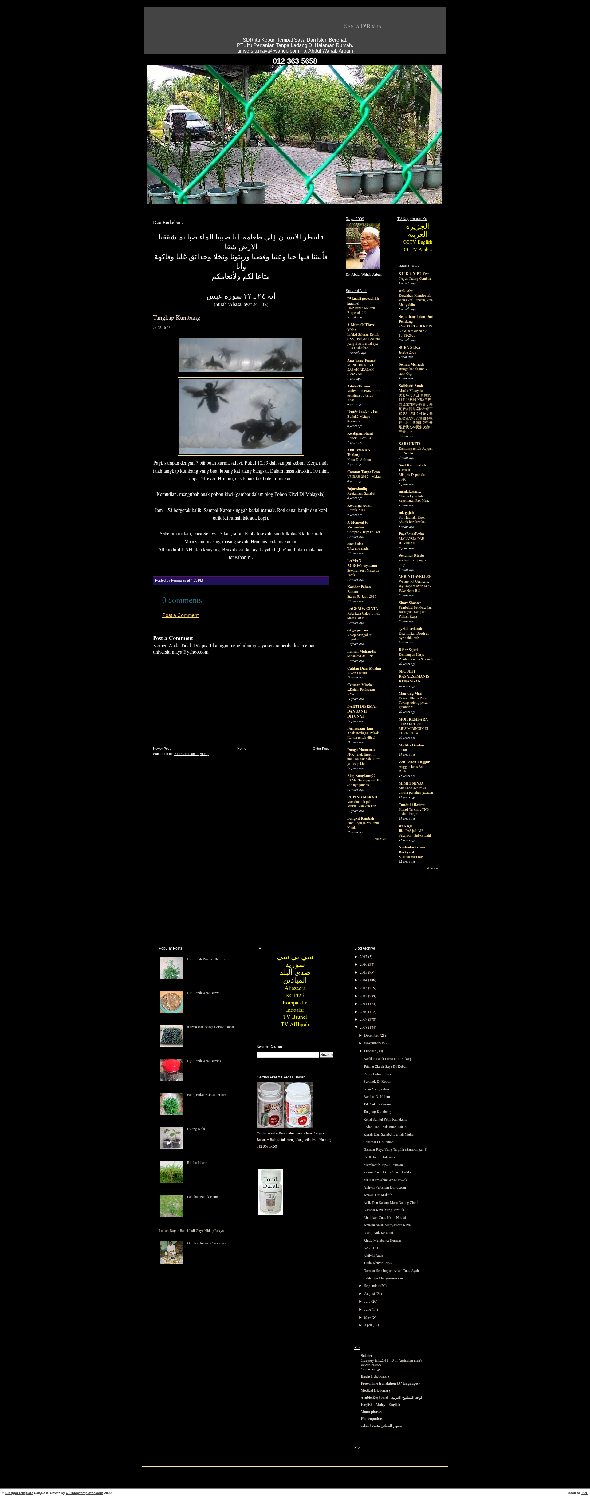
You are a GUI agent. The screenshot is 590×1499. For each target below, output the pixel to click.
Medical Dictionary (376, 1390)
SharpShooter (410, 602)
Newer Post (162, 748)
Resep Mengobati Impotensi (359, 637)
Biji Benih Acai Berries (204, 1060)
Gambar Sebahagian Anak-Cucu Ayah (391, 1270)
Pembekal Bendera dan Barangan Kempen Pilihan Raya (415, 612)
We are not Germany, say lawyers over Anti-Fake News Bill (415, 586)
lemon (403, 749)
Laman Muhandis (361, 651)
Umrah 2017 (356, 510)
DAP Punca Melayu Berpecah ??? (361, 310)
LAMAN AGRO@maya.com (362, 563)
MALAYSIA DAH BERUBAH (411, 540)
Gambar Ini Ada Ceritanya (206, 1242)
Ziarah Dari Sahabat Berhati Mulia (388, 1134)
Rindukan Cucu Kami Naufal (385, 1217)
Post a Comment (180, 615)
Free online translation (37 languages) (390, 1383)
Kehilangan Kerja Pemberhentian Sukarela (416, 656)
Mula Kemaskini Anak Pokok (385, 1179)
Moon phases (371, 1411)
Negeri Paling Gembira (415, 278)
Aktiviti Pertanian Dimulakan (385, 1187)
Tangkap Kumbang (176, 317)
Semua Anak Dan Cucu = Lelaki (387, 1171)
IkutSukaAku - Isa (362, 411)
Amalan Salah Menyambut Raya (387, 1224)
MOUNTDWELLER (415, 576)
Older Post (321, 748)
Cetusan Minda (359, 684)
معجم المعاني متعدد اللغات (381, 1425)
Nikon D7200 (357, 672)
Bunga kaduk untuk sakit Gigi (413, 371)
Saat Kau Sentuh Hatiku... (412, 467)
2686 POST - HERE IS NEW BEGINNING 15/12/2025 (415, 331)
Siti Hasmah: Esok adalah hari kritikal (412, 519)
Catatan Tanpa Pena (363, 471)
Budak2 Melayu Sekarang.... (358, 418)
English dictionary (375, 1376)
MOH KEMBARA (413, 719)
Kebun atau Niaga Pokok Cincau (211, 1026)
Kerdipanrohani (360, 433)
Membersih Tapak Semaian (383, 1164)
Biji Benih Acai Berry (203, 992)
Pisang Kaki (196, 1128)
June (368, 1309)
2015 (364, 972)
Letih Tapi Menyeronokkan (383, 1278)
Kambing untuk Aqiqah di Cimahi (416, 450)
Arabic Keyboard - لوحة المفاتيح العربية (391, 1397)
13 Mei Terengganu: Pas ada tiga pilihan (364, 782)
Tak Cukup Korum (377, 1104)
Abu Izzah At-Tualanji (358, 452)
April (368, 1324)
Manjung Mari (410, 693)
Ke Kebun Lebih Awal (380, 1156)
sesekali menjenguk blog (413, 562)
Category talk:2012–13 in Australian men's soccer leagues (391, 1362)
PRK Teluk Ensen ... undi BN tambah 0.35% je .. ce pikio (364, 759)
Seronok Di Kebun (377, 1081)
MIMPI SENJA (411, 783)
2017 (364, 956)
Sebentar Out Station (379, 1141)
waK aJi (405, 826)
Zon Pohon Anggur (414, 762)
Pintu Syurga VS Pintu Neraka (363, 825)
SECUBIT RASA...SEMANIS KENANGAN (414, 676)
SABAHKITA (410, 443)
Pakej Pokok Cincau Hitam (206, 1094)
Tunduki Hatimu (412, 804)
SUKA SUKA (410, 347)
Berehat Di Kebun (377, 1096)
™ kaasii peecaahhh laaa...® (363, 301)
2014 (364, 979)
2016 (364, 964)
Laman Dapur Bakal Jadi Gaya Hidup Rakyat (192, 1230)
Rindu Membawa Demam (382, 1240)
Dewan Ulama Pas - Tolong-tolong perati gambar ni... (413, 703)
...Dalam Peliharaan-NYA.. (361, 691)
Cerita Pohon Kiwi (377, 1073)
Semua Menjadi (411, 364)
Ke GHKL (371, 1247)
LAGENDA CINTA (362, 608)
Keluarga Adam (359, 505)
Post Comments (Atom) (191, 754)
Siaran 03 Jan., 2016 (361, 596)
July (367, 1301)
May (368, 1317)
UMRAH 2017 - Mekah (364, 476)
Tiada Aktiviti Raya (378, 1262)
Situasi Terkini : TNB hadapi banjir (414, 811)
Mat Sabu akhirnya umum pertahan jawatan (416, 790)
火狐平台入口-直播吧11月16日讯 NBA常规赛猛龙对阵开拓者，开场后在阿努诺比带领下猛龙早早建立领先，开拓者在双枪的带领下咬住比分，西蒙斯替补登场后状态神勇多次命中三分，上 (416, 413)
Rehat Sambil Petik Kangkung (385, 1119)
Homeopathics (372, 1418)
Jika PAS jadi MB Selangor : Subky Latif (415, 832)
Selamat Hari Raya (412, 856)
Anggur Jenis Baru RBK (412, 768)
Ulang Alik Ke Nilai (378, 1232)
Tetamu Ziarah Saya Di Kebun (385, 1066)
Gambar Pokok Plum (202, 1196)
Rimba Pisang (197, 1162)
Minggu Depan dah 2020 (413, 476)
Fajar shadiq (357, 488)
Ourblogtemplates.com (84, 1493)
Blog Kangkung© (361, 775)
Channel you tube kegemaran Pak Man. (414, 498)
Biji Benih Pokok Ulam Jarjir (208, 958)
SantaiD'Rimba (362, 25)
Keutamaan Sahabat (361, 493)
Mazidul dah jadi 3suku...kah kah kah (361, 804)
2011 (364, 1003)
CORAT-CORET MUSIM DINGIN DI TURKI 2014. (413, 728)
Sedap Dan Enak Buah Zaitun (385, 1126)
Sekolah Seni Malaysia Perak (363, 572)
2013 (364, 987)
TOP (584, 1493)
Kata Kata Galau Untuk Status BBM (363, 615)
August (370, 1293)
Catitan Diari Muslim (364, 668)
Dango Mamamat (361, 749)
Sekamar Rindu (411, 555)
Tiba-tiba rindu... (359, 548)
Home (241, 748)
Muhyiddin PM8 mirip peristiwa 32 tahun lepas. (363, 395)
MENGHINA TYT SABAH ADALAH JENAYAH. (360, 369)
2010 (364, 1011)
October (370, 1050)
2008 (364, 1027)
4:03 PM (197, 580)
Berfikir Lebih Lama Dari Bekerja (388, 1058)
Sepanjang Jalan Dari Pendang (416, 319)
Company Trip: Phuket (363, 531)
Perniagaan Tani (360, 728)
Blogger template (19, 1493)
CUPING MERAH (362, 797)
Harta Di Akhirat (359, 459)
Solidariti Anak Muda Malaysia (411, 388)
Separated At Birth (360, 656)
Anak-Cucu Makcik (378, 1194)
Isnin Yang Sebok (377, 1088)
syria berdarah (410, 628)
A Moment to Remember (357, 525)
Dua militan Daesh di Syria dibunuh (414, 635)
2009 (364, 1019)
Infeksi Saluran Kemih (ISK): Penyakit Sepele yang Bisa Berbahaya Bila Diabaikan (363, 341)
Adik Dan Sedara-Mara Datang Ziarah (391, 1202)
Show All (380, 839)
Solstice (366, 1355)
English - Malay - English (380, 1404)
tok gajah (406, 512)
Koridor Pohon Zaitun (359, 589)
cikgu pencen (357, 630)
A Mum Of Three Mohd (361, 327)
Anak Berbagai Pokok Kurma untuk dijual (363, 735)
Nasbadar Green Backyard (412, 849)
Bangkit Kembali (360, 818)
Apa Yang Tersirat (361, 360)
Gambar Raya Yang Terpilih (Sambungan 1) (395, 1149)
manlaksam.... (410, 491)
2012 (364, 995)
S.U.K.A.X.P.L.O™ (414, 273)
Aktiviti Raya (373, 1255)
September (372, 1285)
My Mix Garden (411, 745)
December (372, 1035)
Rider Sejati (408, 649)
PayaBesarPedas (411, 533)
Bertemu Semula (359, 438)
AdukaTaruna (358, 386)
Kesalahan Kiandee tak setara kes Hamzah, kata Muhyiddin (416, 300)
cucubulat (355, 543)
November (372, 1042)
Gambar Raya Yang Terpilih (384, 1209)
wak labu (406, 290)
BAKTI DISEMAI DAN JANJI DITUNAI (362, 711)
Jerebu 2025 (407, 352)
